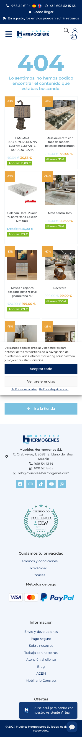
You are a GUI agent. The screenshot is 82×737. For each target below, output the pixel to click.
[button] (9, 34)
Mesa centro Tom (60, 213)
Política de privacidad (54, 389)
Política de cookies (24, 389)
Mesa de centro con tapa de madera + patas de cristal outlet (59, 141)
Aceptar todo (41, 369)
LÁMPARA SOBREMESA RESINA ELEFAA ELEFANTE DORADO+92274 (22, 144)
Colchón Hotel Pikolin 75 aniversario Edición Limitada (22, 216)
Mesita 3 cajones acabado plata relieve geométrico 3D (22, 291)
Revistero (59, 288)
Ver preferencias (41, 381)
